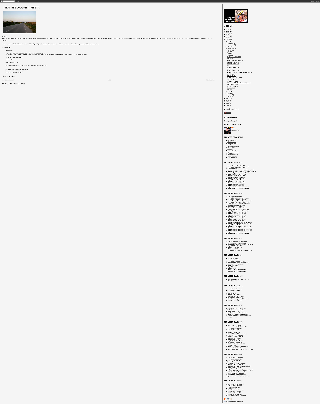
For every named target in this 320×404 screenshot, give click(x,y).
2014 (227, 34)
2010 (227, 41)
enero (229, 96)
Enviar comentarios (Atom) (17, 83)
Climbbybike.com (232, 156)
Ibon (234, 128)
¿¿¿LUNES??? (231, 79)
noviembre (231, 45)
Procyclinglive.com (233, 143)
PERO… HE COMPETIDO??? (235, 60)
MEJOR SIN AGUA (232, 84)
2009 (227, 98)
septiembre (231, 48)
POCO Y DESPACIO (233, 64)
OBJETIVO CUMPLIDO (233, 62)
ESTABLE (230, 69)
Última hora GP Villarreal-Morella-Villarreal (238, 83)
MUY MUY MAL (231, 76)
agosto (230, 50)
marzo (229, 93)
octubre (230, 46)
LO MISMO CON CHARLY (234, 77)
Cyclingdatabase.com (233, 151)
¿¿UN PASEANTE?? (233, 67)
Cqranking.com (232, 147)
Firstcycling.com (232, 150)
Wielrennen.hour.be (233, 154)
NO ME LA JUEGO (232, 74)
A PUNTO (230, 58)
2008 (227, 100)
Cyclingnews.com (232, 140)
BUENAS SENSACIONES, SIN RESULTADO (239, 72)
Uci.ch (229, 144)
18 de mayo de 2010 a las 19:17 (14, 72)
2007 (227, 101)
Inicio (109, 80)
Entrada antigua (210, 80)
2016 (227, 31)
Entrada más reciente (8, 80)
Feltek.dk (230, 149)
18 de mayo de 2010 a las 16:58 (14, 57)
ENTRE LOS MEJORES (234, 57)
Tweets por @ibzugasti (230, 121)
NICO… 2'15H (231, 88)
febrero (230, 95)
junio (229, 53)
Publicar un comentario (8, 76)
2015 (227, 33)
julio (229, 51)
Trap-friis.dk (231, 153)
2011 (227, 39)
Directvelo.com (232, 142)
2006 (227, 103)
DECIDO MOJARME (233, 86)
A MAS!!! (229, 89)
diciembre (230, 43)
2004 (227, 105)
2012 (227, 38)
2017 (227, 29)
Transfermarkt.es (232, 157)
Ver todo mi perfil (235, 130)
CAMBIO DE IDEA (232, 81)
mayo (229, 55)
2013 (227, 36)
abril (229, 91)
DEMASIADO (231, 65)
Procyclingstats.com (233, 146)
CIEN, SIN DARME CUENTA (21, 7)
